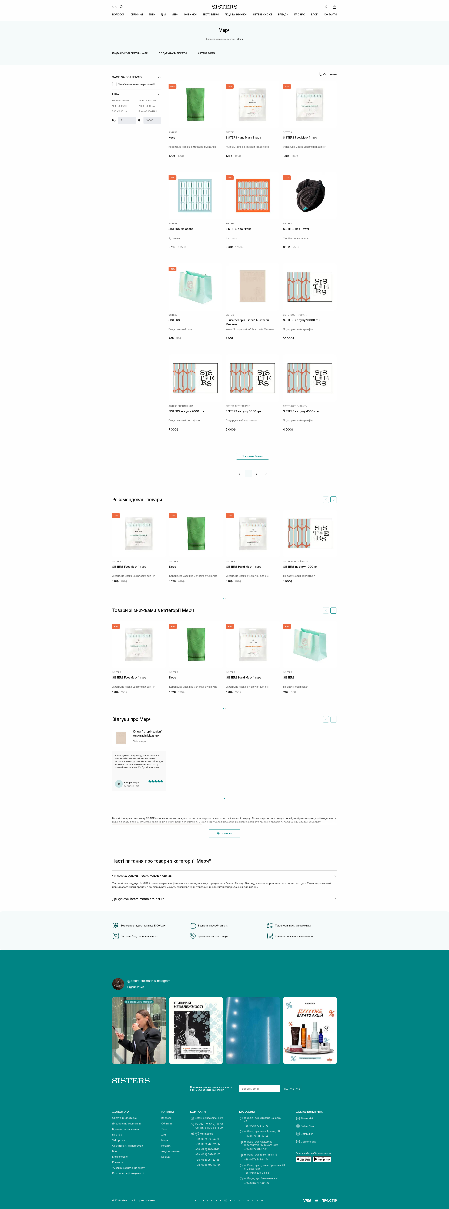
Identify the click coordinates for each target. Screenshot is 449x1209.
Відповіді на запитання (125, 1129)
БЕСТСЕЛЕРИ (211, 14)
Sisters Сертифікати (295, 315)
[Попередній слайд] (326, 499)
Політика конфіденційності (128, 1173)
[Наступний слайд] (333, 499)
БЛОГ (314, 14)
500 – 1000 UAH (120, 111)
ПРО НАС (299, 14)
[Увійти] (326, 7)
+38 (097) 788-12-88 (207, 1144)
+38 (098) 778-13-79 (256, 1125)
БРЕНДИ (283, 14)
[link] (334, 7)
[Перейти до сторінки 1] (223, 598)
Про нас (117, 1134)
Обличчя (166, 1123)
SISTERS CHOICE (262, 14)
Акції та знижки (170, 1151)
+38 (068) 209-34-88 (256, 1172)
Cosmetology (308, 1141)
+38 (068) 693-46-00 (207, 1154)
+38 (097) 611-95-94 (256, 1135)
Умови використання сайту (128, 1167)
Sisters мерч (206, 53)
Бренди (165, 1156)
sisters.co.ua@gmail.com (209, 1117)
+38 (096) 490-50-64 (207, 1164)
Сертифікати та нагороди (127, 1145)
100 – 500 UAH (119, 106)
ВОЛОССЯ (118, 14)
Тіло (163, 1129)
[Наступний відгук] (333, 719)
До (140, 120)
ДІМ (163, 14)
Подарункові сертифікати (130, 53)
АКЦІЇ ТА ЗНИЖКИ (236, 14)
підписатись (292, 1088)
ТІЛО (152, 14)
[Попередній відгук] (326, 719)
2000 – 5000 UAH (147, 106)
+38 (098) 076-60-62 (256, 1183)
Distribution (307, 1133)
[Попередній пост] (118, 1030)
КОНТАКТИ (330, 14)
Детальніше (224, 833)
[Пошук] (121, 7)
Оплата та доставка (124, 1117)
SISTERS (173, 132)
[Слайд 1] (224, 798)
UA (114, 7)
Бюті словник (120, 1156)
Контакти (117, 1162)
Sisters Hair (307, 1118)
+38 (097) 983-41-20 (207, 1149)
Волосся (166, 1117)
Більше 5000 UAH (148, 111)
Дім (163, 1134)
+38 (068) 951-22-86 (207, 1159)
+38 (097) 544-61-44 (256, 1159)
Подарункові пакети (173, 53)
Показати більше (252, 456)
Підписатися (135, 987)
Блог (115, 1151)
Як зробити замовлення (126, 1123)
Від (114, 120)
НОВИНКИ (190, 14)
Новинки (166, 1145)
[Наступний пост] (331, 1030)
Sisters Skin (307, 1126)
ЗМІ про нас (119, 1140)
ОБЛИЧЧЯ (136, 14)
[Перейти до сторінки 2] (225, 598)
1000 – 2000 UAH (147, 100)
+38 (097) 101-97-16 (255, 1149)
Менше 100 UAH (120, 100)
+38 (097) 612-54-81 (207, 1138)
